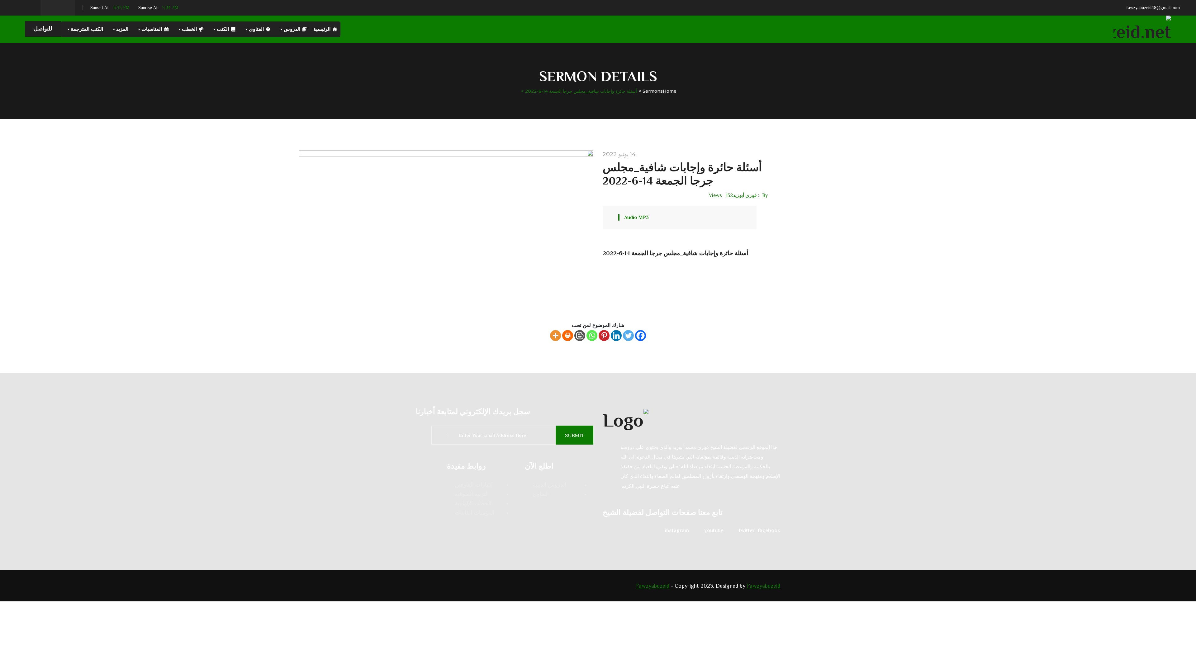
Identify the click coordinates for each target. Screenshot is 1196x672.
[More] (555, 335)
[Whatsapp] (591, 335)
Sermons (653, 91)
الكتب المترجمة (87, 29)
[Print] (567, 335)
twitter (747, 530)
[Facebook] (640, 335)
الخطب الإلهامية (473, 503)
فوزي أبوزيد (745, 195)
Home (669, 91)
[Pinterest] (604, 335)
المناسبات (151, 29)
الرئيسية (321, 29)
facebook (769, 530)
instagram (677, 530)
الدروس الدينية (549, 485)
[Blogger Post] (579, 335)
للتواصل (43, 29)
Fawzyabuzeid (652, 586)
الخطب (189, 29)
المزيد (122, 29)
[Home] (691, 419)
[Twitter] (628, 335)
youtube (714, 530)
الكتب (223, 29)
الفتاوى (256, 29)
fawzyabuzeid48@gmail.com (1153, 7)
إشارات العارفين (474, 485)
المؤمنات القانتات (474, 513)
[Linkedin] (616, 335)
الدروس (292, 29)
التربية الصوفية (472, 494)
